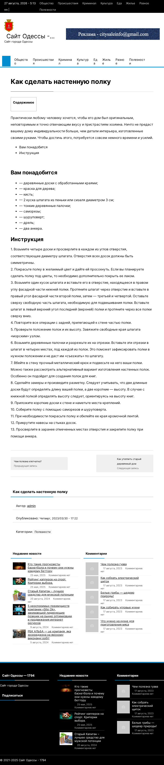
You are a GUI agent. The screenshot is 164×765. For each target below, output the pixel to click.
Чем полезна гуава (114, 564)
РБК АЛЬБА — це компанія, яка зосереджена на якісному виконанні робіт (49, 635)
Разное (144, 3)
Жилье (130, 3)
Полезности (48, 9)
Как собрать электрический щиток (120, 579)
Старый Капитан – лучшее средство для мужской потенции (51, 592)
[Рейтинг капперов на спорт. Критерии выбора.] (19, 581)
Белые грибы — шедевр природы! (117, 594)
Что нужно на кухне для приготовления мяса (117, 622)
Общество (47, 3)
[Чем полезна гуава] (92, 568)
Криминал (89, 3)
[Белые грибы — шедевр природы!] (92, 597)
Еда (119, 3)
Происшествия (68, 3)
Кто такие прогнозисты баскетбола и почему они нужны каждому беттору (51, 567)
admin (31, 506)
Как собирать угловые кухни (120, 607)
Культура (107, 3)
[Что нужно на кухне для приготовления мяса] (92, 625)
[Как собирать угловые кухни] (92, 612)
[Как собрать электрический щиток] (92, 582)
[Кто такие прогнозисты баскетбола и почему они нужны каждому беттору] (19, 566)
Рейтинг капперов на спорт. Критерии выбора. (47, 581)
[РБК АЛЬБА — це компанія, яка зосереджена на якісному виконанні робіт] (19, 634)
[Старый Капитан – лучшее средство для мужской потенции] (19, 595)
